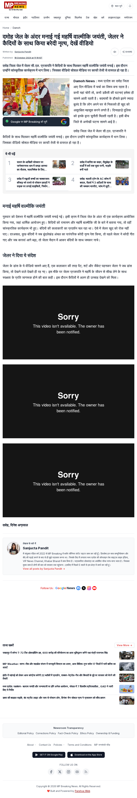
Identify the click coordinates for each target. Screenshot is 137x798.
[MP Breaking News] (15, 6)
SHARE (128, 52)
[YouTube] (77, 771)
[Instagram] (68, 771)
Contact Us (45, 744)
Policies (58, 744)
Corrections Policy (46, 733)
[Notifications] (130, 6)
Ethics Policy (87, 733)
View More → (124, 645)
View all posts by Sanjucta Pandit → (44, 568)
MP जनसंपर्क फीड (102, 744)
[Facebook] (51, 771)
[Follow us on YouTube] (94, 588)
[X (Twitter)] (59, 771)
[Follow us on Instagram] (89, 588)
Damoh (16, 27)
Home (6, 27)
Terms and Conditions (79, 744)
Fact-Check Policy (68, 733)
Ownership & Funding (107, 733)
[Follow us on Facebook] (78, 588)
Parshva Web (82, 790)
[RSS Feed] (86, 771)
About (30, 744)
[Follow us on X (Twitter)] (84, 588)
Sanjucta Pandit (23, 52)
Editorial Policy (26, 733)
